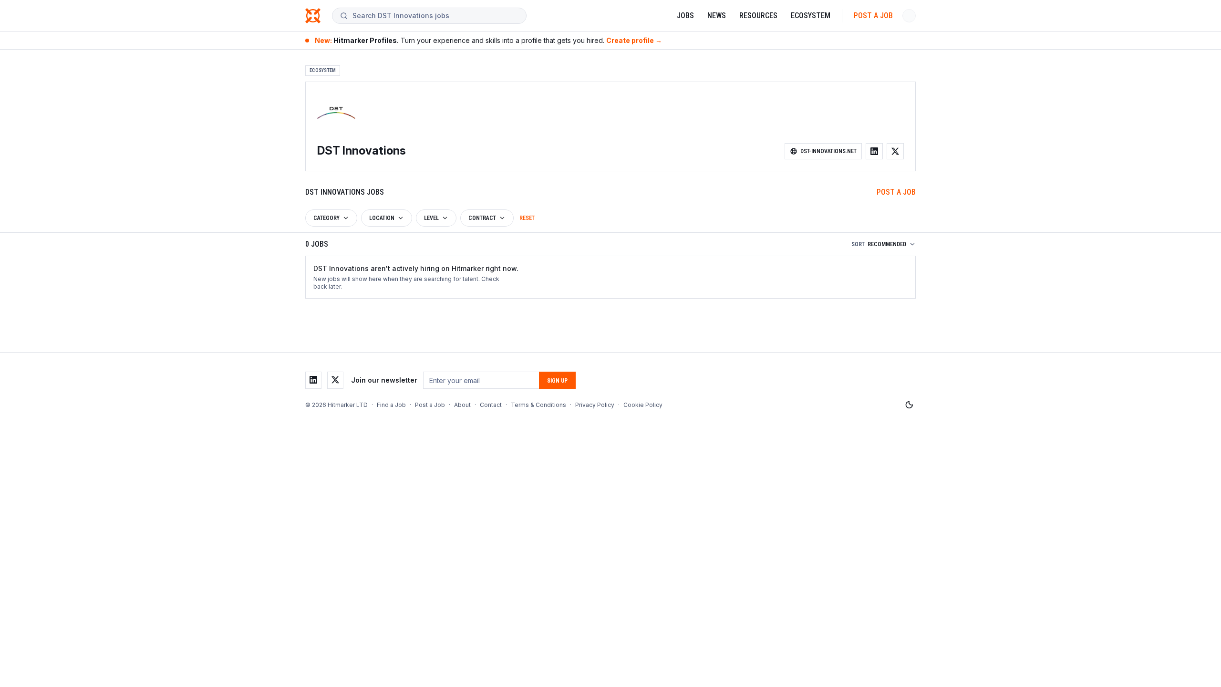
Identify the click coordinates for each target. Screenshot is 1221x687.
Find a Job (391, 404)
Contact (491, 404)
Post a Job (873, 15)
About (462, 404)
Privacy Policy (594, 404)
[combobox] (435, 16)
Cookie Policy (642, 404)
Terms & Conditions (538, 404)
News (716, 15)
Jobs (685, 15)
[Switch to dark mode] (909, 405)
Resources (758, 15)
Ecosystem (810, 15)
